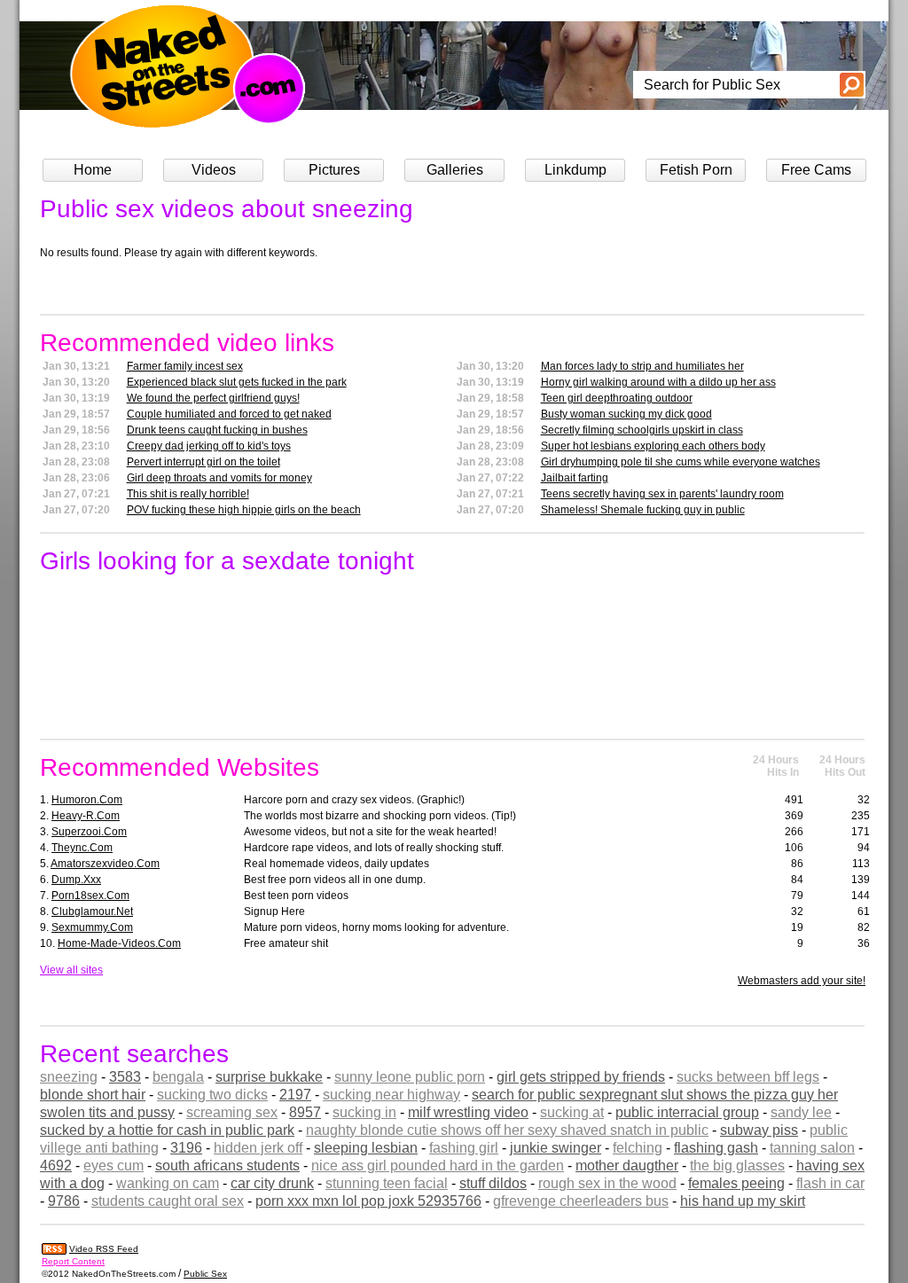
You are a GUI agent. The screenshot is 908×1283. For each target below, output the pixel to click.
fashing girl (463, 1147)
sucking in (364, 1112)
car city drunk (272, 1183)
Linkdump (575, 169)
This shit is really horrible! (188, 494)
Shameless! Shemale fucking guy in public (643, 510)
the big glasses (737, 1165)
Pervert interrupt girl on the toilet (203, 462)
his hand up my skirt (742, 1201)
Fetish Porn (696, 169)
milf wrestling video (468, 1112)
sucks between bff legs (748, 1076)
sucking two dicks (212, 1094)
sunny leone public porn (409, 1076)
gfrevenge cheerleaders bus (581, 1201)
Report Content (73, 1261)
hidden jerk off (258, 1147)
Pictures (334, 169)
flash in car (830, 1183)
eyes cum (113, 1165)
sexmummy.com (92, 927)
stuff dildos (493, 1183)
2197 (295, 1094)
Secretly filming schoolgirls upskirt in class (642, 430)
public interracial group (687, 1112)
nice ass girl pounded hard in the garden (437, 1165)
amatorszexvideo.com (105, 863)
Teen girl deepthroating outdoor (617, 398)
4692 (56, 1165)
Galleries (455, 169)
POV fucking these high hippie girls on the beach (244, 510)
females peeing (736, 1183)
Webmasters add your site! (801, 980)
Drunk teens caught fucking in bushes (217, 430)
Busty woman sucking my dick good (626, 414)
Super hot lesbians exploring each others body (653, 446)
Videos (214, 169)
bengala (178, 1076)
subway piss (759, 1130)
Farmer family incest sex (185, 366)
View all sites (71, 970)
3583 (125, 1076)
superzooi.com (89, 831)
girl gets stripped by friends (581, 1076)
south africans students (227, 1165)
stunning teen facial (386, 1183)
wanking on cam (167, 1183)
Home (93, 169)
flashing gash (716, 1147)
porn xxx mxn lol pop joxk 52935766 (368, 1201)
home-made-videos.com (119, 943)
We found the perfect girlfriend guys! (213, 398)
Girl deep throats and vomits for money (219, 478)
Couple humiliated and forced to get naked (229, 414)
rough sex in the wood (607, 1183)
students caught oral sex (167, 1201)
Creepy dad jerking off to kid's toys (209, 446)
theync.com (82, 847)
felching (637, 1147)
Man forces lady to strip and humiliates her (642, 366)
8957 (305, 1112)
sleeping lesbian (366, 1147)
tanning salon (812, 1147)
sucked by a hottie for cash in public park (167, 1130)
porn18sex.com (90, 895)
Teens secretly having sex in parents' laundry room (662, 494)
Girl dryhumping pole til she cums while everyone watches (680, 462)
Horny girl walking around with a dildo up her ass (658, 382)
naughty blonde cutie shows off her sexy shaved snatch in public (507, 1130)
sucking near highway (391, 1094)
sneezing (69, 1076)
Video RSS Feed (103, 1249)
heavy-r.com (85, 816)
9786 (64, 1201)
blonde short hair (92, 1094)
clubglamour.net (92, 911)
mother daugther (626, 1165)
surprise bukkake (269, 1076)
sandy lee (801, 1112)
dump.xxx (76, 879)
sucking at (572, 1112)
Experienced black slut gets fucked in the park (237, 382)
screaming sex (232, 1112)
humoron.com (86, 800)
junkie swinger (555, 1147)
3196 (186, 1147)
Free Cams (816, 169)
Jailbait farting (574, 478)
